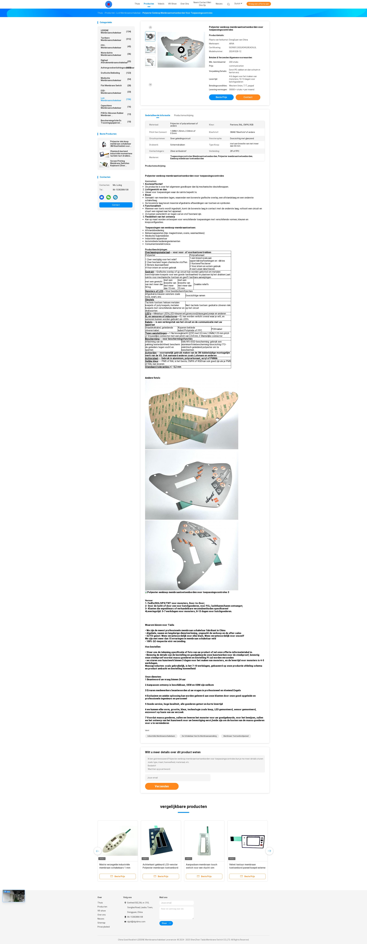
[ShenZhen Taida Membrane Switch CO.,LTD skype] (115, 197)
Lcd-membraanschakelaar (116, 99)
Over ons (101, 915)
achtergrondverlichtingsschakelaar (116, 68)
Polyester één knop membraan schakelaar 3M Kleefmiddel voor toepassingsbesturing (120, 143)
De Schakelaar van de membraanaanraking (199, 736)
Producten (102, 907)
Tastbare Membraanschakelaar (116, 39)
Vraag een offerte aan (259, 4)
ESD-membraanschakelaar (116, 92)
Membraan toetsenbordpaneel (236, 736)
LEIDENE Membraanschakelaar (116, 31)
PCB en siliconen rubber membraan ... (116, 114)
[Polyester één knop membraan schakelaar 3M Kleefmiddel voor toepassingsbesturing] (104, 144)
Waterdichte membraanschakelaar (116, 54)
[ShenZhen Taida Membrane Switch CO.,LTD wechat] (108, 197)
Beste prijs (221, 97)
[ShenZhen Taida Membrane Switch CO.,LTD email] (101, 197)
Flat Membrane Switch (116, 85)
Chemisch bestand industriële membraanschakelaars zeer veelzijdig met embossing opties (203, 867)
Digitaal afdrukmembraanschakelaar (116, 61)
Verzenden (162, 786)
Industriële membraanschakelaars (161, 736)
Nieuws (100, 919)
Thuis (100, 903)
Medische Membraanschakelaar (116, 79)
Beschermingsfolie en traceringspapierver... (116, 121)
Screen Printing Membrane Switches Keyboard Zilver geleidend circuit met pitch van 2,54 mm (120, 163)
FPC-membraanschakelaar (116, 46)
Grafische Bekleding (116, 73)
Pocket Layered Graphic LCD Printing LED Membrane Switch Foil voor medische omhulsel (115, 867)
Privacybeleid (103, 927)
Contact (116, 205)
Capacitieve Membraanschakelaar (116, 106)
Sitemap (101, 923)
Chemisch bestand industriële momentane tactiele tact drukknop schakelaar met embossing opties (121, 153)
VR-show (101, 911)
